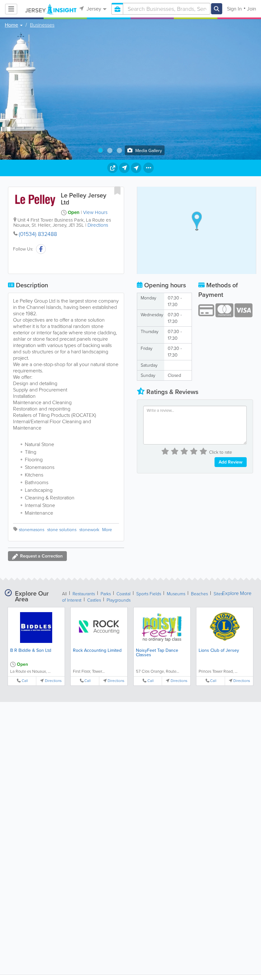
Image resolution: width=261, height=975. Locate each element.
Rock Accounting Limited (97, 650)
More (107, 529)
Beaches (199, 594)
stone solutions (61, 529)
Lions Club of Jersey (219, 650)
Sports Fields (148, 594)
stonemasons (31, 529)
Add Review (231, 462)
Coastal (123, 594)
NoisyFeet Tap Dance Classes (157, 652)
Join (251, 8)
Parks (106, 594)
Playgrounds (118, 600)
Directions (98, 225)
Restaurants (84, 594)
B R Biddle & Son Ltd (30, 650)
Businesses (42, 25)
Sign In (234, 8)
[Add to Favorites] (117, 190)
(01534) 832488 (38, 234)
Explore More (236, 593)
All (64, 594)
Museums (176, 594)
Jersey (93, 8)
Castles (94, 600)
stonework (89, 529)
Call (25, 681)
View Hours (95, 212)
